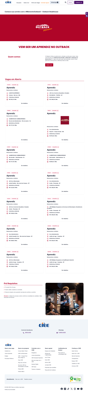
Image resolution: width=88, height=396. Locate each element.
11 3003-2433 (62, 332)
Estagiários (34, 352)
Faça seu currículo (22, 362)
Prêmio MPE (21, 369)
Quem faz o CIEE (75, 353)
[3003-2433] (23, 332)
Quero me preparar (23, 348)
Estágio (6, 356)
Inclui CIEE (47, 360)
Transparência (75, 358)
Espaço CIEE (75, 361)
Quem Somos (75, 351)
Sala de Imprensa (76, 356)
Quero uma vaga (9, 348)
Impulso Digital (35, 364)
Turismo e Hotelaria (36, 369)
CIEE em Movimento (22, 353)
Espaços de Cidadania (50, 351)
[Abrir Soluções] (22, 2)
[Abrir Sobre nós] (29, 2)
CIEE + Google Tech (22, 356)
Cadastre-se (7, 351)
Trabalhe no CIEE (76, 363)
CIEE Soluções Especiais (37, 357)
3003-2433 (28, 332)
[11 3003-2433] (57, 332)
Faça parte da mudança (50, 370)
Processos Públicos (9, 358)
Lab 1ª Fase (47, 357)
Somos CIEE (48, 362)
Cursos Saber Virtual (22, 351)
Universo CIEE (75, 366)
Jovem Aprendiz (8, 353)
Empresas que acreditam (50, 367)
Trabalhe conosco (28, 379)
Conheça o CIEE (76, 348)
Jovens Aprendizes (36, 355)
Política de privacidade (10, 389)
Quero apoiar (48, 348)
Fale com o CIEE (19, 379)
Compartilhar (14, 84)
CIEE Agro (34, 366)
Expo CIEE (20, 360)
